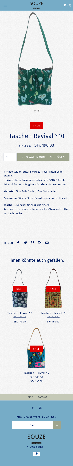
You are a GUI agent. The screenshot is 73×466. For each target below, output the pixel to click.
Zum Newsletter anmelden (36, 417)
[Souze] (36, 5)
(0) (69, 5)
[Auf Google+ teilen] (40, 243)
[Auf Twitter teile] (26, 243)
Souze (40, 446)
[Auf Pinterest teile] (33, 243)
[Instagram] (40, 408)
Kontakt (42, 397)
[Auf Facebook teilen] (19, 243)
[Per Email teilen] (47, 243)
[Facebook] (32, 408)
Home (29, 397)
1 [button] (34, 111)
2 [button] (38, 111)
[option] (36, 59)
